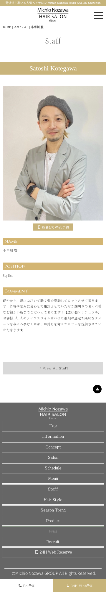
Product (53, 520)
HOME (6, 26)
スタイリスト (21, 26)
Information (53, 436)
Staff (53, 489)
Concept (53, 447)
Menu (53, 478)
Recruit (53, 541)
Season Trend (53, 510)
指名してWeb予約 (55, 227)
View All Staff (55, 368)
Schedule (53, 468)
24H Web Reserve (55, 552)
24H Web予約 (82, 585)
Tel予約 (29, 585)
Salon (53, 457)
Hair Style (53, 499)
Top (53, 425)
